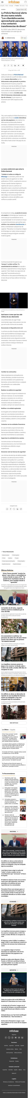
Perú (20, 1049)
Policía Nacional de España (8, 561)
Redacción (11, 1061)
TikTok (3, 558)
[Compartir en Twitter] (11, 65)
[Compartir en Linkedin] (15, 65)
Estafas (10, 558)
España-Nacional (6, 564)
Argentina (11, 1045)
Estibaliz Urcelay (11, 37)
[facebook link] (6, 1037)
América (6, 1045)
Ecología (10, 5)
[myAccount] (25, 2)
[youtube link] (15, 1037)
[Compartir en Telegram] (18, 65)
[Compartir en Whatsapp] (4, 65)
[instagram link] (12, 1037)
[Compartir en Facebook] (8, 65)
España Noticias (17, 564)
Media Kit (14, 1073)
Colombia (17, 1045)
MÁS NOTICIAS (14, 723)
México (16, 1049)
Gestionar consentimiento (14, 1085)
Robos (5, 5)
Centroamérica (9, 1052)
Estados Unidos (10, 1049)
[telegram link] (19, 1037)
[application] (14, 300)
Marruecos (21, 5)
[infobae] (14, 2)
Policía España (21, 561)
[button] (2, 2)
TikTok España (15, 555)
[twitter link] (9, 1037)
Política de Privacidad (20, 1081)
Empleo (17, 1061)
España (3, 9)
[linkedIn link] (22, 1037)
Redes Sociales (5, 555)
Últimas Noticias (18, 1052)
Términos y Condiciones (8, 1081)
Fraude (16, 558)
